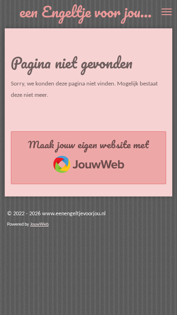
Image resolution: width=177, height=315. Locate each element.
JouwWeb (39, 224)
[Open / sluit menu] (166, 12)
